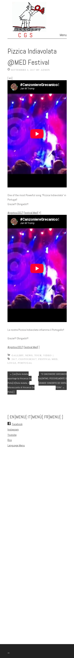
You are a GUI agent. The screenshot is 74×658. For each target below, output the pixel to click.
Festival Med (30, 212)
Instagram (13, 429)
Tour (38, 355)
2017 (14, 359)
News (29, 355)
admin (45, 69)
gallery (18, 355)
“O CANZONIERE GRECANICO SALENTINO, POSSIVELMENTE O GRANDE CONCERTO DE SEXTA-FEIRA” (52, 381)
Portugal (25, 362)
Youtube (12, 435)
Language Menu (16, 445)
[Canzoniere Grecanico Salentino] (37, 35)
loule (11, 362)
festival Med (48, 359)
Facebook (17, 424)
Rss (9, 440)
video (47, 355)
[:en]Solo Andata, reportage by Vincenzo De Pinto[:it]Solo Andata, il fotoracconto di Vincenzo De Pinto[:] (21, 383)
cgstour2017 (28, 359)
